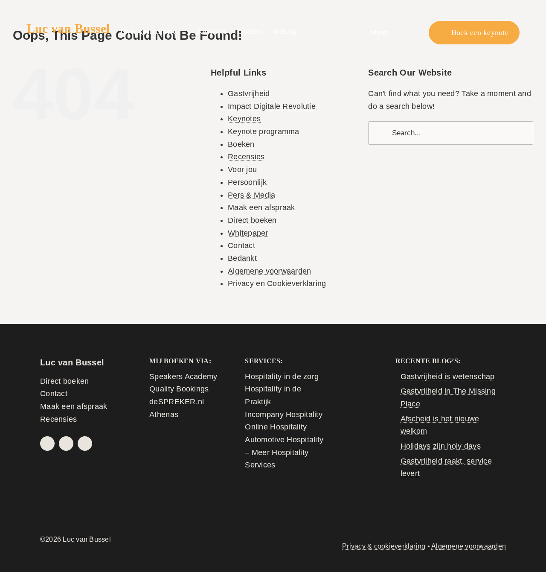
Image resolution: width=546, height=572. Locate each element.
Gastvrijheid (249, 93)
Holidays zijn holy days (441, 446)
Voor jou (242, 169)
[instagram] (66, 443)
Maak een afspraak (261, 207)
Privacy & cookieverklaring (383, 546)
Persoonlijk (247, 182)
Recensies (246, 156)
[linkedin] (85, 443)
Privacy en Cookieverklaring (277, 283)
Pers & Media (251, 195)
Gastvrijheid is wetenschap (448, 376)
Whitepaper (248, 233)
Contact (241, 245)
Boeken (241, 144)
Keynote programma (263, 131)
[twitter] (47, 443)
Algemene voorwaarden (269, 271)
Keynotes (244, 118)
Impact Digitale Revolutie (272, 106)
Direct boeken (252, 220)
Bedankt (242, 258)
